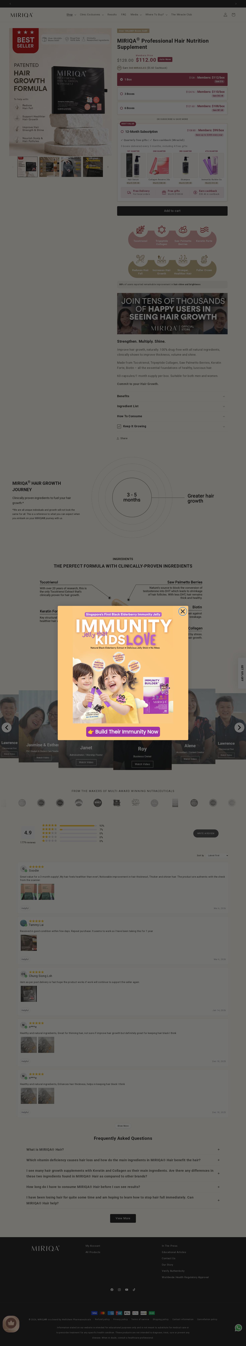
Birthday (98, 690)
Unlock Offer (123, 708)
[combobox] (99, 667)
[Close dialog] (156, 624)
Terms (95, 685)
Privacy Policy (141, 683)
